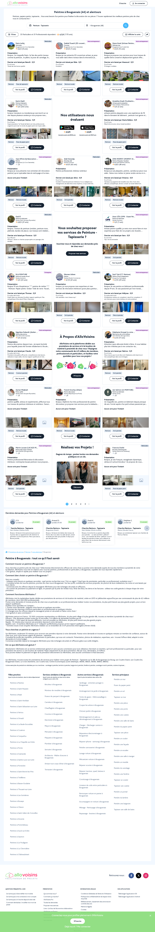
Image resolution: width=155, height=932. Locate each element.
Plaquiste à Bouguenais (53, 738)
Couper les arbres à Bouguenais (91, 705)
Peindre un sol (119, 691)
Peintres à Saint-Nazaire (19, 689)
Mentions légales (86, 907)
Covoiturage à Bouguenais (89, 779)
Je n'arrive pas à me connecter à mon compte (21, 897)
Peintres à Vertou (16, 712)
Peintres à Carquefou (18, 736)
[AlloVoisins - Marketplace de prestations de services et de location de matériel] (17, 5)
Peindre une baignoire (122, 803)
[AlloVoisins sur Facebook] (131, 875)
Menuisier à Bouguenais (54, 732)
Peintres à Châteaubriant (19, 854)
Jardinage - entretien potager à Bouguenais (91, 684)
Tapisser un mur (120, 697)
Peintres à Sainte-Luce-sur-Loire (22, 760)
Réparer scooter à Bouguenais (90, 765)
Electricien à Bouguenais (54, 720)
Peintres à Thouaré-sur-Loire (21, 789)
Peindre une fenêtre (121, 774)
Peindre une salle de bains (124, 721)
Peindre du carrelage (122, 768)
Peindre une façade (121, 744)
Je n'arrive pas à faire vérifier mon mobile (19, 894)
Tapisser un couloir (121, 780)
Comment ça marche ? (51, 897)
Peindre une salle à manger (124, 756)
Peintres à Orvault (17, 718)
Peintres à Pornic (16, 748)
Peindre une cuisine (121, 715)
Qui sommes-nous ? (50, 894)
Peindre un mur (119, 679)
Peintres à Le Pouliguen (19, 842)
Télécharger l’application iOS (127, 894)
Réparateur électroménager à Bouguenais (90, 734)
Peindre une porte (121, 709)
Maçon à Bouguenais (52, 726)
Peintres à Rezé (16, 695)
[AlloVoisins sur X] (138, 875)
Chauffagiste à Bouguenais (55, 708)
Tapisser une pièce (121, 732)
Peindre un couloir (121, 738)
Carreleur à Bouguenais (53, 702)
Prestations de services (16, 552)
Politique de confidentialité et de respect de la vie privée (96, 898)
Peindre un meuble (121, 762)
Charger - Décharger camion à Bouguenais (90, 726)
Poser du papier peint (122, 685)
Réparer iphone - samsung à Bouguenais (94, 741)
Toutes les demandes (51, 903)
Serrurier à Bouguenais (53, 749)
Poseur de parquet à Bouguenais (57, 696)
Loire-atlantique (37, 552)
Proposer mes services (51, 905)
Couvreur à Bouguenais (53, 714)
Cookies (83, 910)
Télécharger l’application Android (129, 897)
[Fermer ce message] (150, 915)
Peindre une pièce (121, 703)
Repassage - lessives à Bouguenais (92, 813)
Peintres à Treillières (17, 777)
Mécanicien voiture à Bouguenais (91, 759)
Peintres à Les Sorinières (19, 795)
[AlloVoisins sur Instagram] (146, 875)
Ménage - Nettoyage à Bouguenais (92, 807)
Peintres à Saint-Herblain (19, 700)
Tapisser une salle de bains (124, 809)
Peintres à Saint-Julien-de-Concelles (24, 813)
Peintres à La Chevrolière (19, 848)
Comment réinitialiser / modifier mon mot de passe (21, 904)
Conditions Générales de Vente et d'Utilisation (96, 894)
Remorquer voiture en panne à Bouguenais (91, 794)
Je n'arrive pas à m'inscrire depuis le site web (20, 900)
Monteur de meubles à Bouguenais (58, 690)
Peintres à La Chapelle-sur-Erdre (22, 742)
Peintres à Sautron (17, 837)
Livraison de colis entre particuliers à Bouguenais (93, 786)
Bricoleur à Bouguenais (53, 684)
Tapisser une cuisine (121, 786)
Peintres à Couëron (17, 730)
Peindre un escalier (121, 750)
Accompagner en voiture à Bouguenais (94, 801)
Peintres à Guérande (18, 754)
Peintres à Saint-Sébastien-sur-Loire (23, 706)
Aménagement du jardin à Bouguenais (93, 691)
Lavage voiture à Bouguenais (90, 753)
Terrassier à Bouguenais (54, 769)
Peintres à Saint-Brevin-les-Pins (21, 771)
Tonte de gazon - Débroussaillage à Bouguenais (92, 698)
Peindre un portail (120, 792)
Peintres (28, 552)
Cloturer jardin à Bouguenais (90, 711)
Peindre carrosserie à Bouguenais (92, 747)
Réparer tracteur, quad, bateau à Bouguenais (92, 772)
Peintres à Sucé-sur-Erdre (19, 831)
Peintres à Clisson (17, 807)
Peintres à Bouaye (17, 801)
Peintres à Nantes (17, 683)
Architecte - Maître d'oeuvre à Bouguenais (56, 756)
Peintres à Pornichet (17, 766)
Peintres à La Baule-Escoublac (21, 724)
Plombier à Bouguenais (53, 743)
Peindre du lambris (121, 797)
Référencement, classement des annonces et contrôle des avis (96, 903)
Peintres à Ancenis (17, 819)
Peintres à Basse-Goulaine (20, 783)
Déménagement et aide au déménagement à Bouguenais (90, 718)
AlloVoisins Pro (48, 900)
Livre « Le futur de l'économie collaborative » (58, 908)
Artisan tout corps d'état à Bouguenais (59, 763)
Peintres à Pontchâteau (19, 825)
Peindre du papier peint (123, 726)
